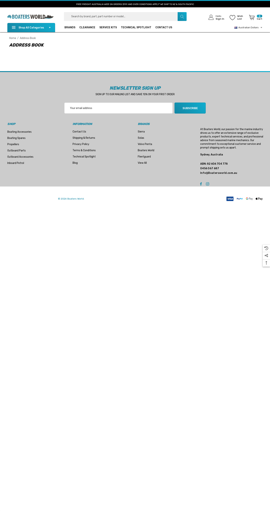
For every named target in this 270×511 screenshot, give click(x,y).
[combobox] (125, 16)
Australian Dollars (248, 27)
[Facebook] (201, 183)
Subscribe (190, 108)
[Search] (182, 16)
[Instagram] (208, 183)
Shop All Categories (31, 27)
